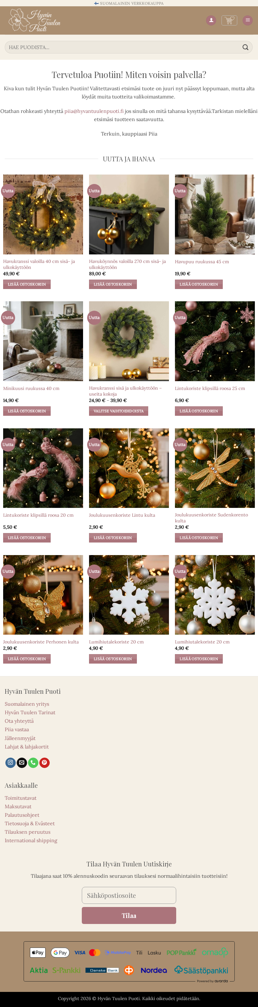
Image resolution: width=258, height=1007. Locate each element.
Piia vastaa (17, 729)
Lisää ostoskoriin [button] (27, 284)
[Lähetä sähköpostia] (22, 763)
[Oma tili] (211, 20)
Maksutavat (18, 806)
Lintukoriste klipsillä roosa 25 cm (210, 388)
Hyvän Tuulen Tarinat (30, 712)
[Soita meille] (33, 763)
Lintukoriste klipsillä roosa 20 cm (38, 515)
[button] (229, 20)
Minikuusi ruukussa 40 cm (31, 388)
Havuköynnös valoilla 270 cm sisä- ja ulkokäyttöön (127, 264)
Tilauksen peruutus (27, 832)
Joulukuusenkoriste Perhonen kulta (41, 642)
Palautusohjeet (22, 815)
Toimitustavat (20, 798)
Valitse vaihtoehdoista (119, 411)
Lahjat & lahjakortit (27, 746)
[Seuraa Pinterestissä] (44, 763)
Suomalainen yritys (27, 704)
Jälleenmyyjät (20, 738)
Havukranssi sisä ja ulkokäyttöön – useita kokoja (125, 391)
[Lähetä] (245, 47)
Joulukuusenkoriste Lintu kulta (122, 515)
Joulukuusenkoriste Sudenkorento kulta (211, 518)
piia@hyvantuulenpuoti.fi (94, 111)
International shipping (31, 840)
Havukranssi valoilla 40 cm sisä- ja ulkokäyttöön (39, 264)
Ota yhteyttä (19, 721)
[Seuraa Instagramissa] (10, 763)
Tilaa (129, 915)
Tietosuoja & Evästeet (30, 823)
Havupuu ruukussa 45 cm (202, 261)
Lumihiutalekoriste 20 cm (116, 642)
